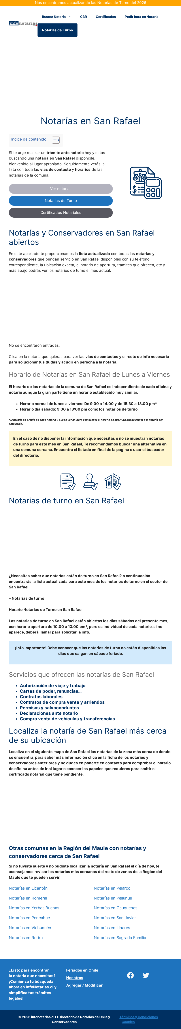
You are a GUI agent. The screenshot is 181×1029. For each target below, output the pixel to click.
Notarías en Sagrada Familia (120, 938)
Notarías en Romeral (28, 898)
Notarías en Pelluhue (113, 898)
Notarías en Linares (112, 928)
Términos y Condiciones (138, 1017)
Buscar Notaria (54, 17)
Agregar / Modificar (84, 985)
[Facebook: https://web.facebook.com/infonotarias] (130, 975)
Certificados (106, 17)
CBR (83, 17)
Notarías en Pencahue (29, 918)
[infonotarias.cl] (23, 23)
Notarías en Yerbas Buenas (34, 908)
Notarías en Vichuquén (30, 928)
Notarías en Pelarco (112, 888)
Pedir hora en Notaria (141, 17)
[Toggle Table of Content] (53, 140)
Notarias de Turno (57, 30)
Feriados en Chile (82, 970)
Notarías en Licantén (28, 888)
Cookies (128, 1022)
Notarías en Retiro (26, 938)
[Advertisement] (90, 83)
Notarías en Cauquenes (115, 908)
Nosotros (74, 978)
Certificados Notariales (60, 212)
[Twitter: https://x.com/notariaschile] (146, 975)
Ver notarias (61, 188)
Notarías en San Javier (115, 918)
